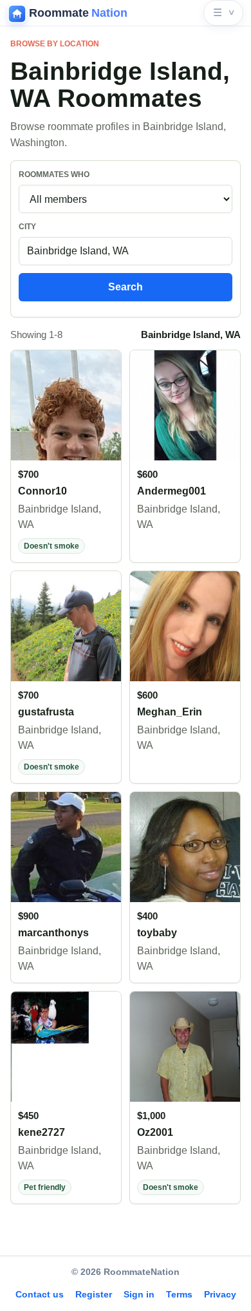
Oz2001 (155, 1132)
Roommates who (54, 174)
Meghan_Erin (169, 711)
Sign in (139, 1294)
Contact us (39, 1294)
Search (125, 286)
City (27, 226)
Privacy (220, 1294)
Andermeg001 (171, 491)
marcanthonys (53, 932)
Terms (179, 1294)
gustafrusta (46, 711)
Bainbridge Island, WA (59, 517)
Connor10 (42, 491)
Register (93, 1294)
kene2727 (41, 1132)
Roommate (78, 12)
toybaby (157, 932)
